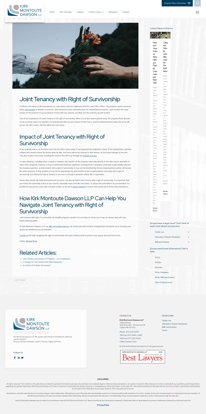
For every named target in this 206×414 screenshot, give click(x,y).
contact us (162, 384)
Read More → (155, 210)
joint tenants (30, 109)
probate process (90, 155)
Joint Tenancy (20, 280)
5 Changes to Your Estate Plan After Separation (42, 262)
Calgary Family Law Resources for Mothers (165, 56)
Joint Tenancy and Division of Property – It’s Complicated (46, 259)
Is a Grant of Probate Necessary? (37, 265)
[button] (197, 3)
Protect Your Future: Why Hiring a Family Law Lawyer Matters (155, 62)
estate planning (78, 186)
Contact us (24, 235)
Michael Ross (31, 241)
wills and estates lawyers (59, 226)
